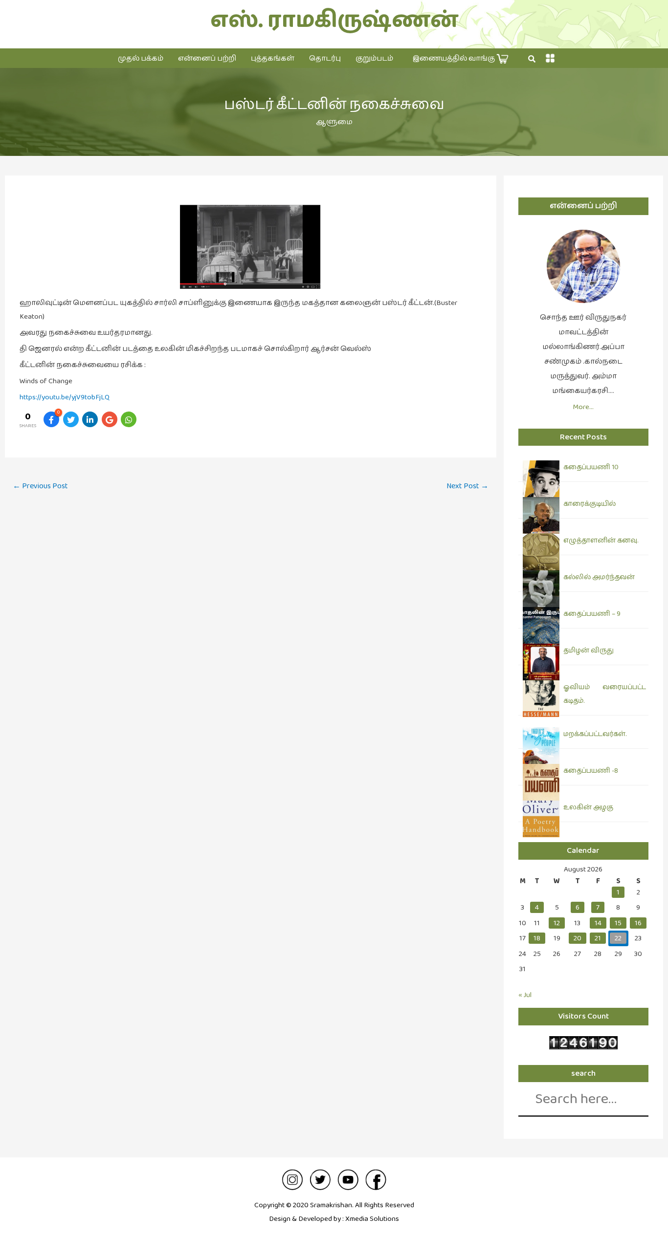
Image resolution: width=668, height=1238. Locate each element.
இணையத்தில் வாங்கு (454, 58)
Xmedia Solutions (372, 1218)
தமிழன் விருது (588, 650)
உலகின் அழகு (588, 807)
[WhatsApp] (128, 419)
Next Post (467, 486)
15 (618, 923)
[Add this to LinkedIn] (90, 419)
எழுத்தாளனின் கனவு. (600, 540)
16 (638, 923)
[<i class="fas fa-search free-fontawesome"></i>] (532, 59)
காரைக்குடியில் (589, 504)
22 (618, 938)
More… (583, 407)
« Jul (525, 994)
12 (557, 923)
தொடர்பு (325, 58)
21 (598, 938)
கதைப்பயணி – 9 (592, 613)
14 (598, 923)
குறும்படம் (374, 58)
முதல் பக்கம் (140, 58)
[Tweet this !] (71, 419)
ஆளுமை (334, 122)
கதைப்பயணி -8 (590, 770)
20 (577, 938)
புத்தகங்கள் (272, 58)
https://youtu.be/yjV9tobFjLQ (65, 397)
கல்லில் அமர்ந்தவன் (599, 577)
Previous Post (40, 486)
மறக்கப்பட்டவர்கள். (594, 734)
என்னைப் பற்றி (207, 58)
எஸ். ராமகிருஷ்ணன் (334, 20)
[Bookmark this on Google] (109, 419)
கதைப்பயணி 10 (591, 467)
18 (537, 938)
